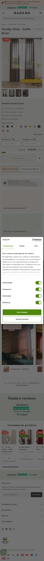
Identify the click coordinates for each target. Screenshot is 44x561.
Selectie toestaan (22, 319)
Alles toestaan (22, 312)
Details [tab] (22, 246)
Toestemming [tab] (8, 246)
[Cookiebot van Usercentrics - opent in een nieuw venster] (32, 240)
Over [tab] (36, 246)
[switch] (38, 289)
